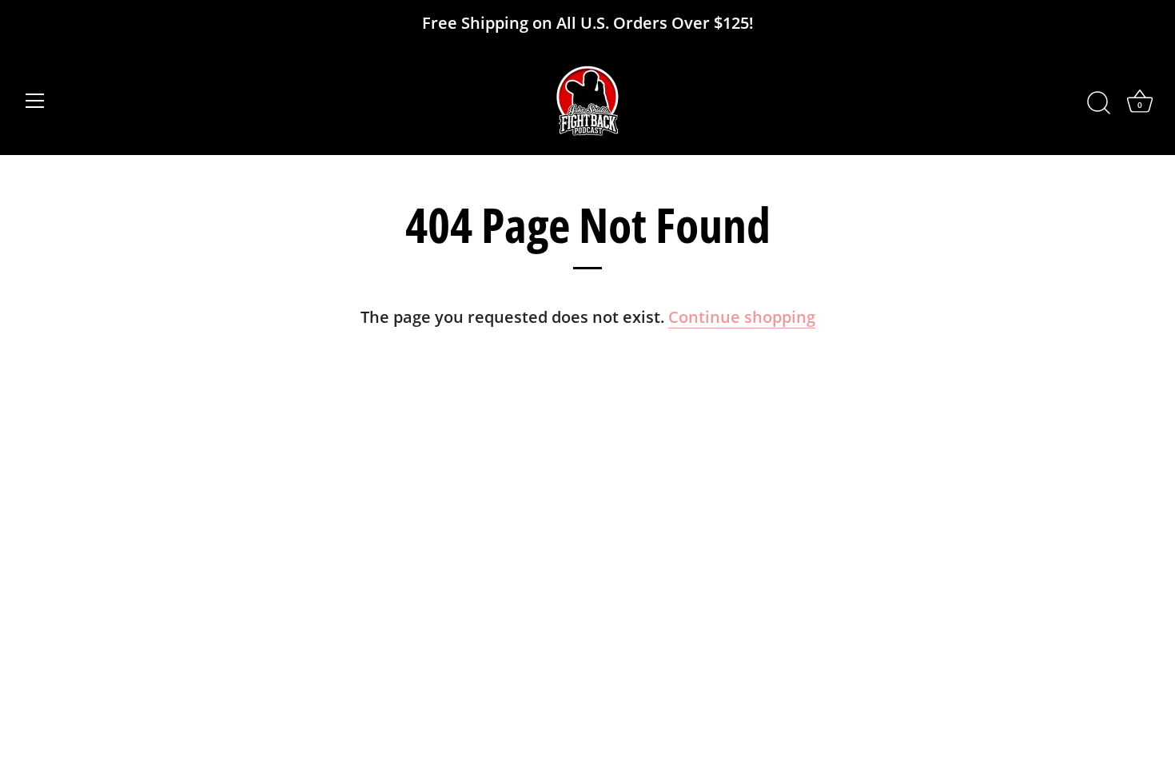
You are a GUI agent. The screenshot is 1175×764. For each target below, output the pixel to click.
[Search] (1098, 103)
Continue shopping (741, 317)
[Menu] (35, 100)
